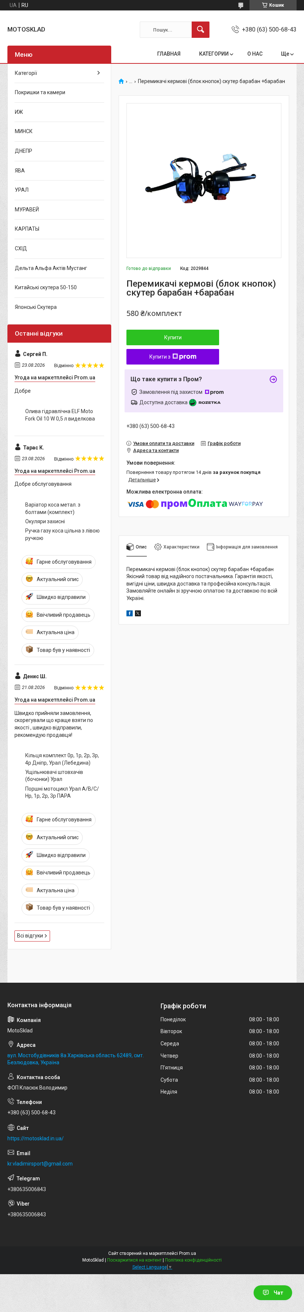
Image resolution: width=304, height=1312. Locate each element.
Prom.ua (187, 1253)
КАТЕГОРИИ (214, 54)
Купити (173, 337)
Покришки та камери (40, 92)
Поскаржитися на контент (134, 1260)
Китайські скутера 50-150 (46, 287)
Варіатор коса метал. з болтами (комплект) (52, 508)
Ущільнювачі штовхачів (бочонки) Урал (54, 775)
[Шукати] (200, 30)
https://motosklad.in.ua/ (35, 1138)
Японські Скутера (36, 307)
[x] (138, 614)
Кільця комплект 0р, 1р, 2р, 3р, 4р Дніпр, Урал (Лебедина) (62, 759)
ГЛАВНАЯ (169, 54)
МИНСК (24, 131)
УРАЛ (22, 190)
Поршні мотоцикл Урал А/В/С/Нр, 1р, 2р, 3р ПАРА (62, 792)
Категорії (26, 73)
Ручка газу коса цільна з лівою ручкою (62, 534)
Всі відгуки (30, 936)
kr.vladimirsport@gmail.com (40, 1164)
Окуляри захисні (45, 521)
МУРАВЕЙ (27, 209)
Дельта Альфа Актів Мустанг (51, 268)
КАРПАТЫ (27, 229)
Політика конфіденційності (193, 1260)
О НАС (254, 54)
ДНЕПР (23, 151)
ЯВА (20, 171)
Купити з (160, 357)
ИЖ (19, 112)
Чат (278, 1293)
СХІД (21, 248)
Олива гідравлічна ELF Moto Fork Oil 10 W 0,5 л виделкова (60, 415)
